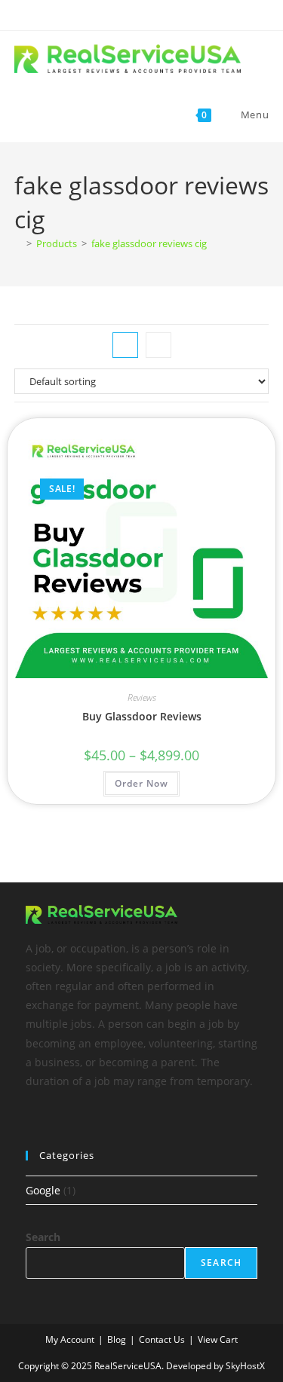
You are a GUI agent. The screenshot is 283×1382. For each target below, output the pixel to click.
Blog (116, 1339)
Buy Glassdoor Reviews (141, 716)
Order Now (141, 783)
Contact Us (162, 1339)
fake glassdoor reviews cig (149, 243)
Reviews (142, 697)
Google (43, 1190)
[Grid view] (125, 345)
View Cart (218, 1339)
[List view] (158, 345)
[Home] (18, 243)
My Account (69, 1339)
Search (43, 1237)
